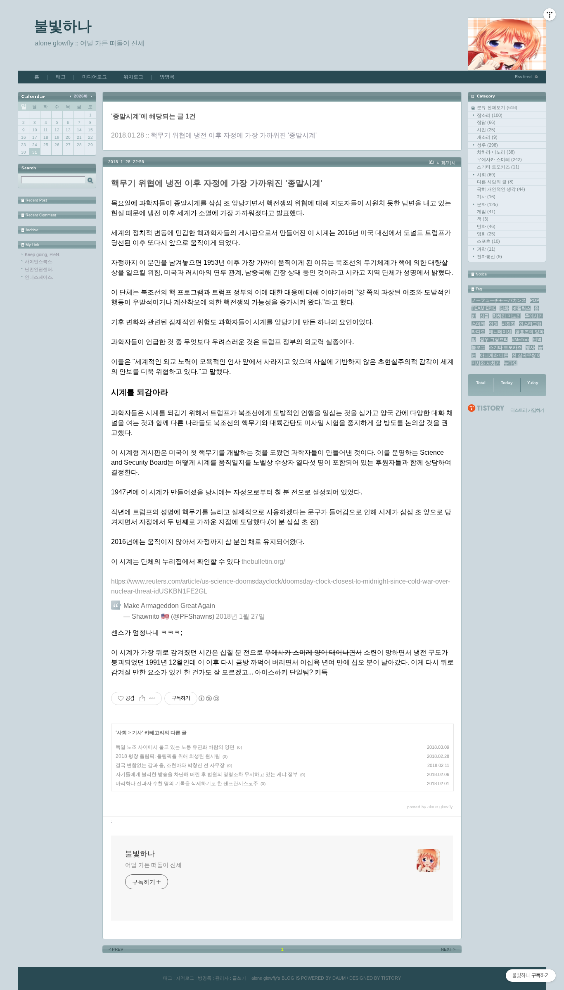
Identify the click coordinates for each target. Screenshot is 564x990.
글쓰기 (239, 978)
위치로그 (133, 77)
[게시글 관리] (152, 698)
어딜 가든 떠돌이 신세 (153, 865)
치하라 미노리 (496, 152)
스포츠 (488, 241)
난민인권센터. (39, 269)
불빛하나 (63, 26)
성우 (487, 144)
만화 (486, 226)
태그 (61, 77)
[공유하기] (142, 698)
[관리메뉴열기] (549, 14)
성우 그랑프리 (494, 339)
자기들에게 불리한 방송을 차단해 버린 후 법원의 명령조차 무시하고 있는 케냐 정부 (207, 774)
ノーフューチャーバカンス (499, 300)
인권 (493, 323)
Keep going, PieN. (42, 254)
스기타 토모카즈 (498, 166)
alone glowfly (264, 978)
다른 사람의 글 (495, 181)
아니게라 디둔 (494, 355)
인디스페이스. (39, 277)
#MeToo (520, 339)
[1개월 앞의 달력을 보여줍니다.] (71, 96)
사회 (486, 174)
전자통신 (489, 256)
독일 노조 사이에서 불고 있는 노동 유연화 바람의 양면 (175, 747)
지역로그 (185, 978)
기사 (486, 196)
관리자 (222, 978)
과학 (486, 249)
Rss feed (523, 76)
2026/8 (81, 96)
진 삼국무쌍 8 (526, 355)
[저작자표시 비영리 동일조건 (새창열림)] (208, 698)
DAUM (339, 978)
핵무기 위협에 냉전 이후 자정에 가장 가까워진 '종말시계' (234, 135)
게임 (486, 211)
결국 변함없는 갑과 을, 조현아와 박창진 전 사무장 (170, 765)
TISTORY (391, 978)
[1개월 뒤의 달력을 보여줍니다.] (91, 96)
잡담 (486, 122)
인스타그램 (530, 323)
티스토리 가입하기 (527, 410)
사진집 (508, 323)
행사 (530, 347)
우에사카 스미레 (499, 159)
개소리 (487, 137)
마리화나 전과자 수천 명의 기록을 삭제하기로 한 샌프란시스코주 (187, 783)
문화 (487, 204)
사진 (486, 129)
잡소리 (489, 115)
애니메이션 (500, 331)
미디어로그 (94, 77)
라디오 (478, 331)
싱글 (484, 315)
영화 (486, 233)
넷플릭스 (521, 308)
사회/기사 (446, 162)
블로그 (478, 347)
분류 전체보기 (497, 107)
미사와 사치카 (486, 363)
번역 (537, 339)
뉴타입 (510, 363)
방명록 (167, 77)
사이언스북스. (39, 261)
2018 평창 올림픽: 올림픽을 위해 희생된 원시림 (168, 756)
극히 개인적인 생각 (501, 189)
